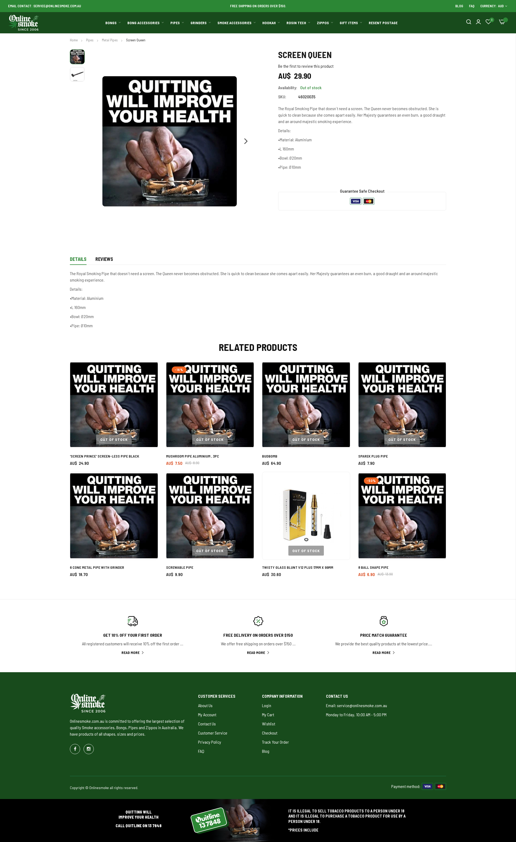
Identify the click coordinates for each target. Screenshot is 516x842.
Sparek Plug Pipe (373, 456)
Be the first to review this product (306, 66)
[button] (243, 141)
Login (266, 705)
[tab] (78, 260)
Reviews (104, 259)
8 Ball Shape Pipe (373, 567)
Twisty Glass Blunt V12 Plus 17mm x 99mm (297, 567)
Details (78, 259)
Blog (459, 6)
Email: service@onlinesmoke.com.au (356, 705)
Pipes (90, 40)
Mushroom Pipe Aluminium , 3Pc (192, 456)
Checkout (269, 732)
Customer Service (212, 732)
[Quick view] (148, 401)
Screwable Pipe (179, 567)
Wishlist (268, 723)
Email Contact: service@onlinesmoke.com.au (44, 6)
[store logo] (23, 23)
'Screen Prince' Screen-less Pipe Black (104, 456)
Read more (130, 652)
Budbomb (269, 456)
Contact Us (207, 723)
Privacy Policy (209, 741)
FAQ (471, 6)
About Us (205, 705)
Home (74, 40)
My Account (207, 714)
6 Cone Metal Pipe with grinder (97, 567)
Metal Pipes (110, 40)
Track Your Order (275, 741)
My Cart (268, 714)
